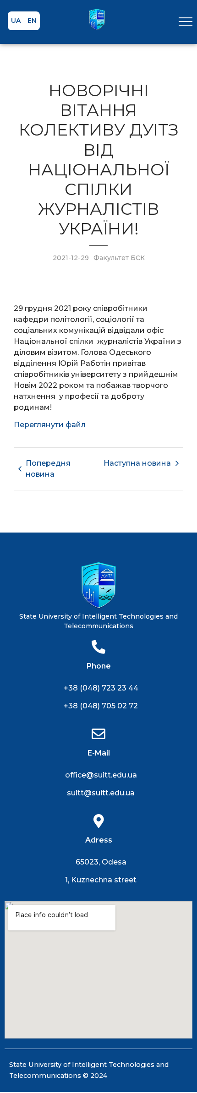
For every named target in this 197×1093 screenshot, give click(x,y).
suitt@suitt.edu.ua (101, 792)
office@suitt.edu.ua (101, 775)
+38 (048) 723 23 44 (101, 688)
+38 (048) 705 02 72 (101, 705)
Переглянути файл (50, 424)
